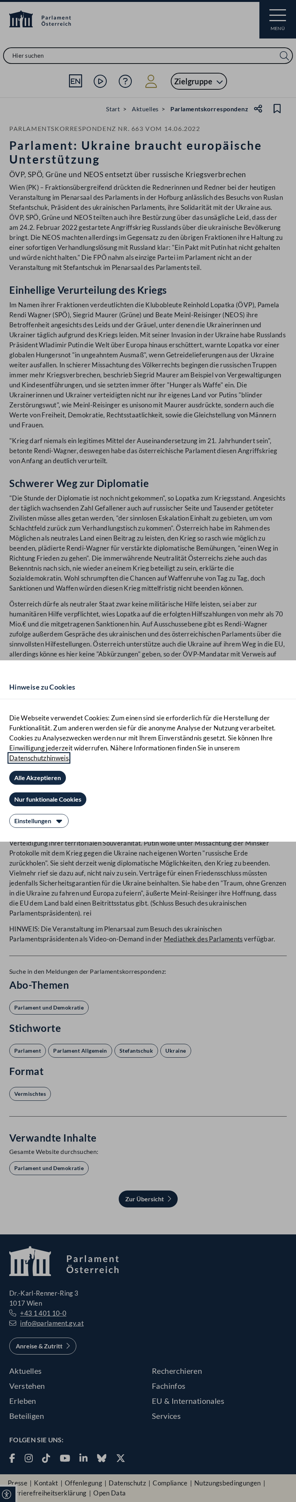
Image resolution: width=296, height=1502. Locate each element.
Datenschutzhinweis (39, 758)
